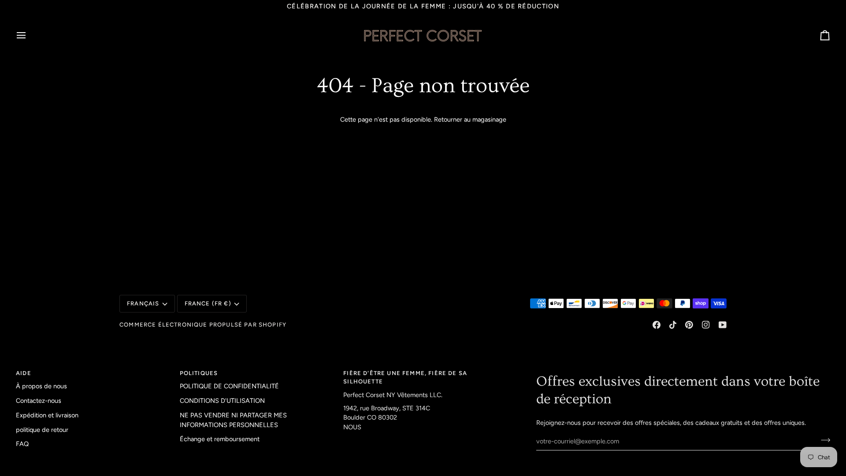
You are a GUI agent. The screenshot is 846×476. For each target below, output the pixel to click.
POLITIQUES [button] (199, 373)
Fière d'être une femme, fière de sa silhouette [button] (405, 377)
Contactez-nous (38, 401)
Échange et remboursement (220, 439)
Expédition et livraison (47, 415)
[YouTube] (723, 325)
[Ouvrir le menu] (29, 35)
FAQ (22, 444)
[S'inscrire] (823, 440)
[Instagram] (706, 325)
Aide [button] (23, 373)
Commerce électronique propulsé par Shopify (202, 324)
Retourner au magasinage (470, 119)
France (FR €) (208, 303)
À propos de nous (41, 386)
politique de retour (42, 430)
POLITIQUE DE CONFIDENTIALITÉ (229, 386)
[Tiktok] (672, 325)
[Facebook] (656, 325)
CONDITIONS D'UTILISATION (222, 401)
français (143, 303)
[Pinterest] (689, 325)
